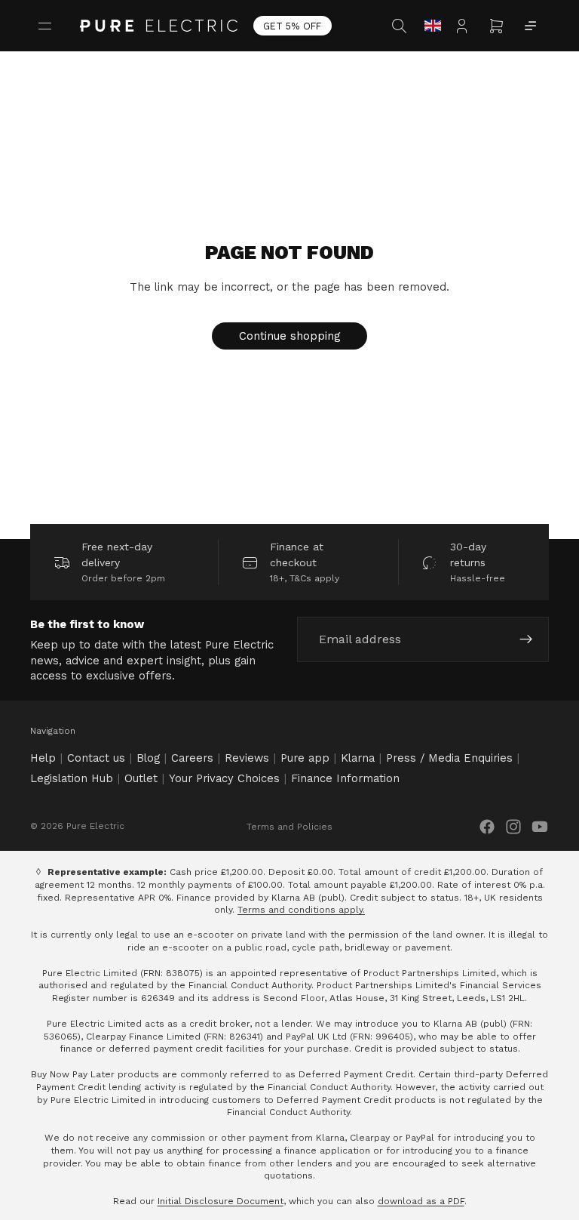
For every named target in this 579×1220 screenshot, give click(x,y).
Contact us (96, 759)
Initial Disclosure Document (220, 1201)
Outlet (141, 778)
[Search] (401, 25)
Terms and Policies (289, 826)
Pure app (304, 759)
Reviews (247, 759)
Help (43, 759)
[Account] (465, 25)
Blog (148, 759)
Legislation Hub (71, 778)
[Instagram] (513, 827)
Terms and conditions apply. (301, 909)
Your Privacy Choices (224, 778)
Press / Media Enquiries (449, 759)
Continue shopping (289, 336)
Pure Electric (95, 826)
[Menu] (47, 25)
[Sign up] (526, 640)
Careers (192, 759)
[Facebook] (487, 827)
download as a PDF (421, 1201)
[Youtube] (540, 827)
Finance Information (345, 778)
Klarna (358, 759)
